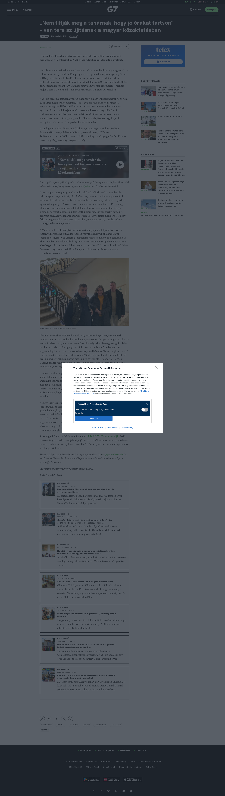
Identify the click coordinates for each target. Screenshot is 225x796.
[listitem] (111, 404)
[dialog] (112, 398)
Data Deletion (97, 428)
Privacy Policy (127, 428)
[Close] (157, 368)
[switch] (144, 410)
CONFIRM (94, 418)
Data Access (112, 428)
